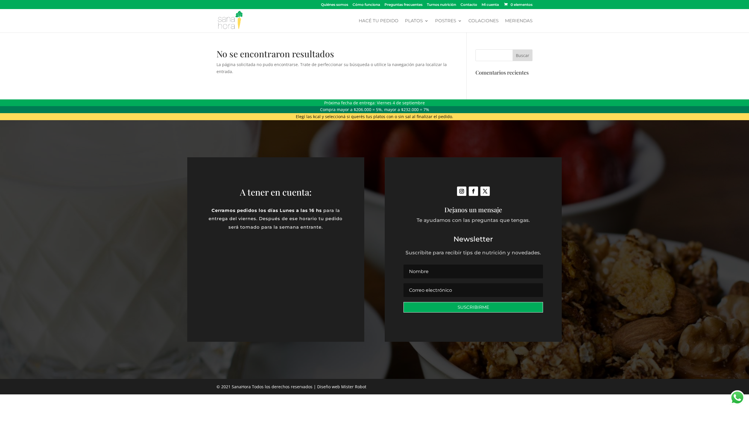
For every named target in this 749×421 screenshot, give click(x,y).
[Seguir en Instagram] (461, 191)
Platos (414, 21)
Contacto (469, 5)
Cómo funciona (366, 5)
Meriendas (518, 21)
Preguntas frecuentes (403, 5)
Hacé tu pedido (378, 21)
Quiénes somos (334, 5)
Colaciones (483, 21)
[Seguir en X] (485, 191)
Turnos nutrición (441, 5)
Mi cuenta (490, 5)
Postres (445, 21)
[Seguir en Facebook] (473, 191)
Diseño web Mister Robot (341, 386)
